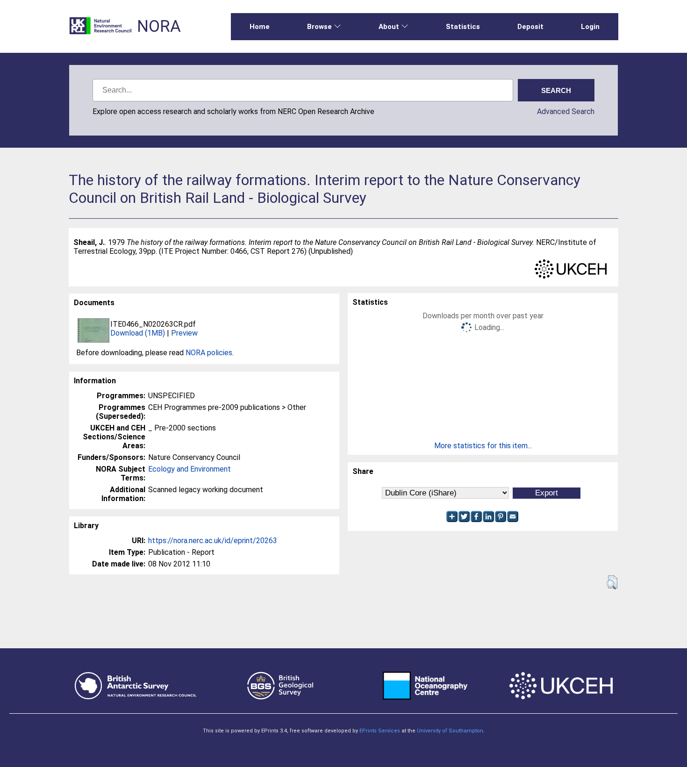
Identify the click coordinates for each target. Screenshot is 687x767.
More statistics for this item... (483, 445)
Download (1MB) (137, 333)
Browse (319, 26)
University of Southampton (450, 731)
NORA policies (209, 352)
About (389, 26)
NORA (159, 26)
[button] (612, 582)
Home (260, 26)
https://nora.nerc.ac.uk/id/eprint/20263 (212, 540)
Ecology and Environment (189, 469)
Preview (184, 333)
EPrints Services (379, 731)
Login (590, 26)
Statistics (463, 26)
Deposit (530, 26)
